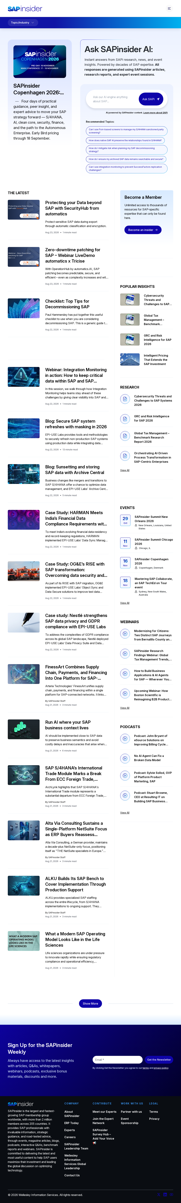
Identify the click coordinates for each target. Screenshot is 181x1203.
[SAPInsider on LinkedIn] (165, 1195)
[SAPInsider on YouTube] (171, 1195)
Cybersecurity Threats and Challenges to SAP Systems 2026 (156, 300)
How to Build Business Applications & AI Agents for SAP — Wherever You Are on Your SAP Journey (151, 675)
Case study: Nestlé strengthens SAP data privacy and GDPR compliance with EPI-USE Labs (76, 621)
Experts (69, 1130)
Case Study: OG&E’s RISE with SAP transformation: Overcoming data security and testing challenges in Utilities (74, 569)
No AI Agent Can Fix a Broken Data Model (149, 758)
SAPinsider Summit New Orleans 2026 (151, 519)
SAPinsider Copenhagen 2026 (151, 561)
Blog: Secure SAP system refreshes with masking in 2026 (76, 424)
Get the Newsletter (159, 1059)
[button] (90, 1003)
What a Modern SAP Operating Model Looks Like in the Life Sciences (75, 939)
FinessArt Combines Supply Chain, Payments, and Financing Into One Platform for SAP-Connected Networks (76, 672)
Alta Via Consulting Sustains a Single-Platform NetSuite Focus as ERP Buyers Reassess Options (76, 829)
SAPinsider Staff (56, 701)
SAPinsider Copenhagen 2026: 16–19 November (36, 89)
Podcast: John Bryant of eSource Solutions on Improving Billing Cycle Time (150, 740)
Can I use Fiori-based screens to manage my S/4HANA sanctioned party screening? (126, 131)
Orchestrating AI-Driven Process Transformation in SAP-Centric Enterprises (152, 457)
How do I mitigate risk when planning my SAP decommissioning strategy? (122, 150)
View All (124, 470)
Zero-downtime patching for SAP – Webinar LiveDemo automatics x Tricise (72, 255)
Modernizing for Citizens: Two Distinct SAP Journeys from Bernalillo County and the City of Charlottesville (153, 635)
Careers (70, 1137)
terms (146, 1068)
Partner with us (131, 1111)
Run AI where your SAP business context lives (68, 725)
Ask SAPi (148, 99)
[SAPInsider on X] (158, 1195)
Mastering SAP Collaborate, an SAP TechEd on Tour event (154, 583)
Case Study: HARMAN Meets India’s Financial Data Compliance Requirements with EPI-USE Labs (75, 518)
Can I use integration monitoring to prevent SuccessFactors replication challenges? (125, 168)
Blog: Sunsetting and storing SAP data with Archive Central (74, 469)
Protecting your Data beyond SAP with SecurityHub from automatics (73, 208)
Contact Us (72, 1175)
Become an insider (140, 230)
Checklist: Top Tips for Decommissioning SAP (67, 304)
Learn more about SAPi (155, 112)
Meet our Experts (104, 1111)
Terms (153, 1111)
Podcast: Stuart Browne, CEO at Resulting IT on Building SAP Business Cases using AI (151, 797)
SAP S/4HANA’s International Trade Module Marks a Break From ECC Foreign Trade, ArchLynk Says (73, 773)
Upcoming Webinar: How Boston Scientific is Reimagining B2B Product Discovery (151, 695)
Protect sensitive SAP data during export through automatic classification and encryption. (75, 224)
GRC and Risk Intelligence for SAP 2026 (157, 340)
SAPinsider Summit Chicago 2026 (154, 542)
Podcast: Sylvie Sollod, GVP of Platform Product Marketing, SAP (153, 777)
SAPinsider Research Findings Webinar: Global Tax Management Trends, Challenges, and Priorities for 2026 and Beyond (152, 655)
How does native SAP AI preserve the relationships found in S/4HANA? (125, 140)
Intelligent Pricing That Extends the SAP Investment (156, 360)
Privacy (154, 1118)
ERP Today (71, 1123)
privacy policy (161, 1068)
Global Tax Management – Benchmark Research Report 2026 (155, 320)
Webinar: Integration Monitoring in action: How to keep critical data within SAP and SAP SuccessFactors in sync (76, 375)
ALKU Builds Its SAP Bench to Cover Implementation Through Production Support (75, 884)
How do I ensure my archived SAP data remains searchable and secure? (126, 159)
